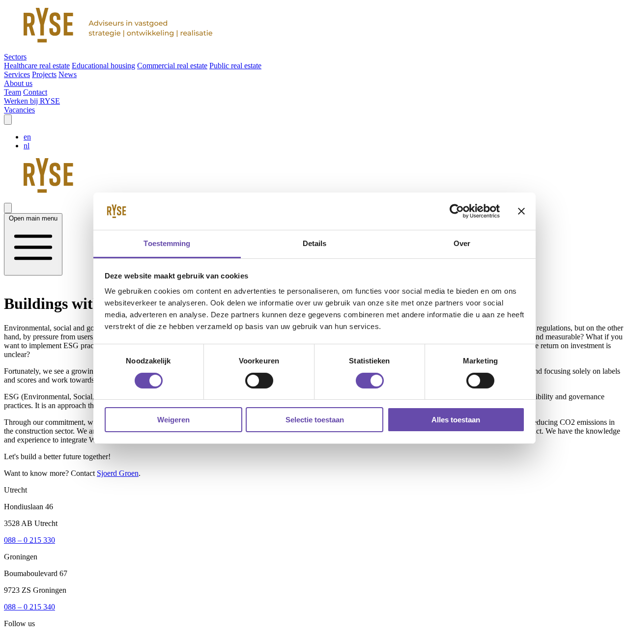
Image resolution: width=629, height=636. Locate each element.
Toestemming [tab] (166, 243)
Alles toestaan (455, 419)
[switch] (259, 380)
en (27, 137)
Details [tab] (315, 243)
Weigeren (173, 419)
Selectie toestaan (315, 419)
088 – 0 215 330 (29, 540)
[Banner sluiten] (521, 211)
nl (26, 145)
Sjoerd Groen (118, 473)
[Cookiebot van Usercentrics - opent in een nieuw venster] (457, 211)
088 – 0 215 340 (29, 607)
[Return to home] (314, 26)
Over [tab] (462, 243)
